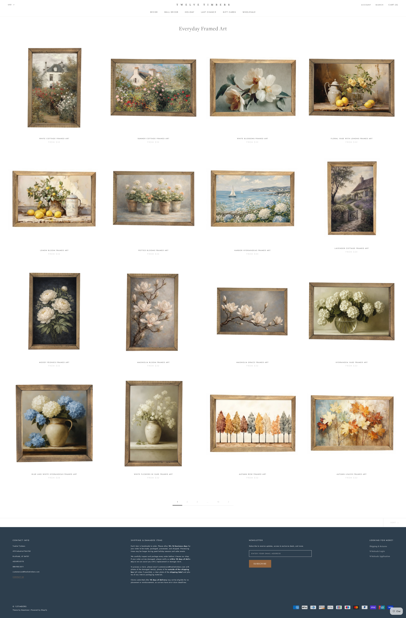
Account (366, 5)
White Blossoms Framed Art (252, 138)
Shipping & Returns (378, 546)
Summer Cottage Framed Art (153, 138)
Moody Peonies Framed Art (54, 362)
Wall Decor (171, 12)
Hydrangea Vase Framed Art (352, 362)
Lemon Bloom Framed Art (54, 250)
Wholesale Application (380, 556)
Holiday (189, 12)
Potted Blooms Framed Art (153, 250)
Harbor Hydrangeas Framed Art (252, 250)
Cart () (393, 4)
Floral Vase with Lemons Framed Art (352, 138)
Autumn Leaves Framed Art (352, 474)
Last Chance (208, 12)
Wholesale (249, 12)
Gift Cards (229, 12)
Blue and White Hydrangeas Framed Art (54, 474)
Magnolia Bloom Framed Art (153, 362)
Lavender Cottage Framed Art (352, 248)
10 (218, 501)
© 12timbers (20, 606)
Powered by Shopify (39, 610)
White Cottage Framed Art (54, 138)
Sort (393, 522)
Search (379, 5)
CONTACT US (18, 577)
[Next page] (228, 502)
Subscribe (260, 563)
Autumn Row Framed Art (252, 474)
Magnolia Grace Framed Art (252, 362)
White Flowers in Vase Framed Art (153, 474)
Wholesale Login (377, 551)
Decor (154, 12)
